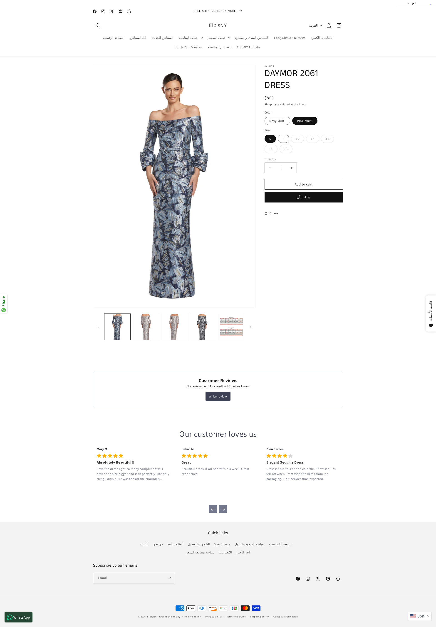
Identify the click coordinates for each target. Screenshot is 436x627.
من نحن (158, 544)
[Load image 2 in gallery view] (146, 327)
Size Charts (222, 544)
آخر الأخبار (243, 552)
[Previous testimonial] (213, 509)
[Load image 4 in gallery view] (203, 327)
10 (300, 139)
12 (315, 139)
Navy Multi (277, 121)
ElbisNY (151, 616)
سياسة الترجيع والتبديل (250, 544)
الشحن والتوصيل (199, 544)
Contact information (285, 616)
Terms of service (236, 616)
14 (330, 139)
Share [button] (274, 213)
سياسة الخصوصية (280, 544)
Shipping (270, 104)
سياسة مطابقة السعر (200, 552)
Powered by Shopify (168, 616)
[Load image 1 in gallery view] (117, 327)
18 (288, 149)
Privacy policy (213, 616)
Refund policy (193, 616)
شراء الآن (304, 197)
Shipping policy (259, 616)
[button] (98, 25)
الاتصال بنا (225, 552)
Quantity (270, 159)
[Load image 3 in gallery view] (174, 327)
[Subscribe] (170, 578)
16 (273, 149)
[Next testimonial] (223, 509)
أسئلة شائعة (175, 544)
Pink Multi (305, 121)
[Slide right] (250, 327)
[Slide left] (98, 327)
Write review (218, 396)
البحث (144, 544)
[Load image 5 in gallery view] (231, 327)
